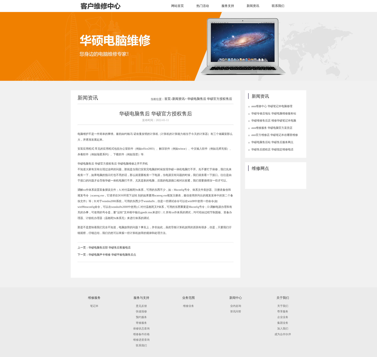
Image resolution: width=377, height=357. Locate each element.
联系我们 (278, 5)
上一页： (83, 247)
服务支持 (227, 5)
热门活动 (202, 5)
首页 (167, 98)
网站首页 (177, 5)
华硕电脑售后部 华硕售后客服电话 (110, 247)
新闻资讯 (253, 5)
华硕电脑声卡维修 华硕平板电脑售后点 (112, 254)
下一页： (83, 254)
